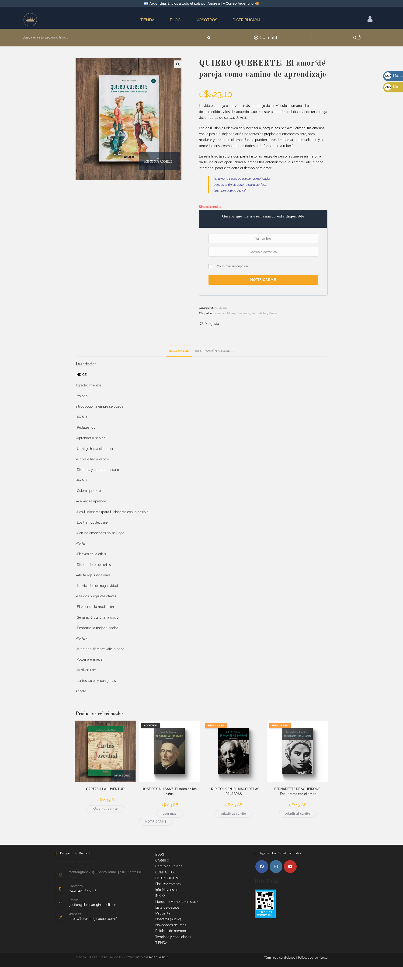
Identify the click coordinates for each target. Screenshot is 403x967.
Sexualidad (259, 313)
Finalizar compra (168, 884)
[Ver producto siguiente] (324, 61)
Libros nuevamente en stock (176, 902)
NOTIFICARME (263, 280)
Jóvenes (220, 313)
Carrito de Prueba (168, 866)
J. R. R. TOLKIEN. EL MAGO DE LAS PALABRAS (233, 791)
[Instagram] (276, 866)
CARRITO (162, 860)
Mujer (231, 313)
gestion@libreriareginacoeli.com (93, 905)
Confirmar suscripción (232, 266)
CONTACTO (164, 872)
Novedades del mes (170, 925)
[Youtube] (290, 866)
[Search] (209, 37)
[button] (177, 64)
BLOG (175, 20)
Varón (273, 313)
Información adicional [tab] (214, 351)
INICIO (160, 895)
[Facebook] (261, 866)
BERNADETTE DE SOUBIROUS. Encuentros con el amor (297, 791)
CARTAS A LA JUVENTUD (105, 789)
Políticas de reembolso (172, 931)
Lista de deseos (167, 907)
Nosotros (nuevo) (168, 919)
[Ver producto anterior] (316, 61)
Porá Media (159, 957)
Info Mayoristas (166, 890)
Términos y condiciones (173, 937)
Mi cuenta (162, 913)
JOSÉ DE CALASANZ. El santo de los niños (169, 791)
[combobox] (113, 37)
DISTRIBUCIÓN (246, 20)
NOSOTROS (206, 20)
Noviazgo (221, 307)
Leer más (170, 813)
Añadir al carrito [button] (105, 808)
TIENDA (147, 20)
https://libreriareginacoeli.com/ (93, 919)
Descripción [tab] (179, 351)
